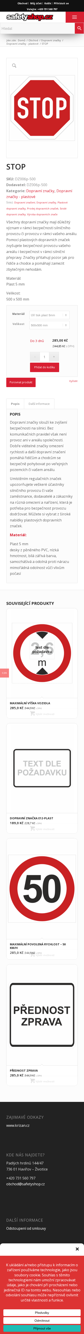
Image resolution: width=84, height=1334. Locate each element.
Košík (47, 3)
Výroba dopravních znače (42, 214)
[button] (77, 1249)
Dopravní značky (51, 40)
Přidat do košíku (44, 367)
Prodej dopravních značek (42, 208)
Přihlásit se (61, 3)
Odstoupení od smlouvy (26, 1228)
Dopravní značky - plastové (22, 43)
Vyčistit (73, 381)
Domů (21, 40)
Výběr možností (44, 714)
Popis (15, 404)
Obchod (22, 3)
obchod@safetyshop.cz (25, 1183)
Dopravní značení (24, 202)
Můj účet (36, 3)
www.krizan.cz (18, 1125)
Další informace (39, 404)
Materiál (18, 314)
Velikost (18, 324)
